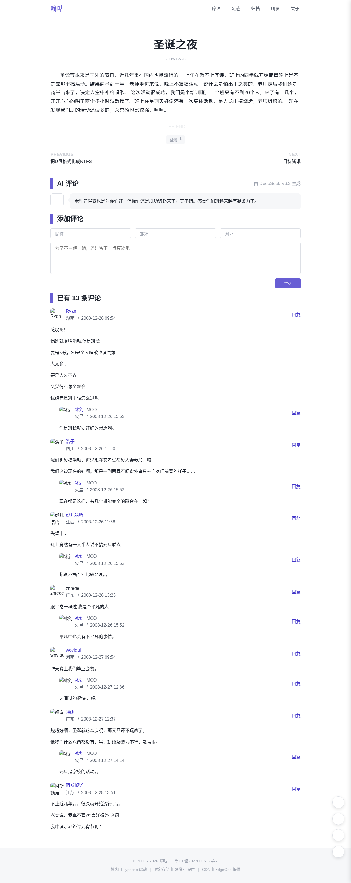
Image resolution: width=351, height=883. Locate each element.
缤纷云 (180, 869)
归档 (255, 8)
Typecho (130, 869)
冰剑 (79, 409)
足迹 (235, 8)
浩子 (70, 441)
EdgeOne (223, 869)
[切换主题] (338, 802)
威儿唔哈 (74, 515)
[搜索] (338, 819)
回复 (296, 314)
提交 (287, 284)
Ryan (71, 311)
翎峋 (70, 712)
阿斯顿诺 (74, 785)
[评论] (338, 852)
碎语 (216, 8)
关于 (295, 8)
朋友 (275, 8)
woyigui (73, 650)
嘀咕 (57, 8)
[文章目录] (338, 835)
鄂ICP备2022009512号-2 (196, 861)
